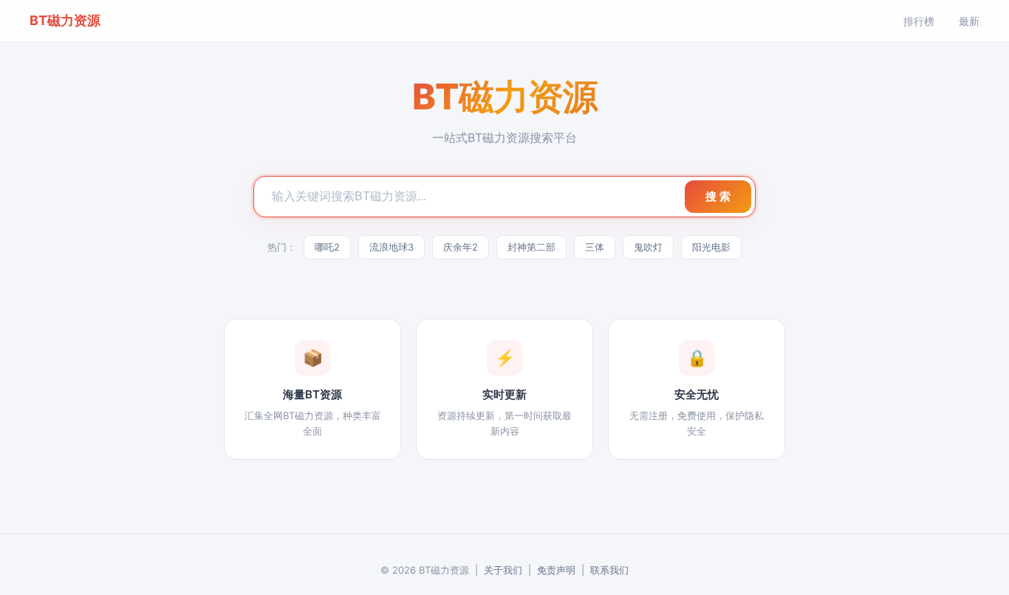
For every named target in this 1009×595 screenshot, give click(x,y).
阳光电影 (711, 247)
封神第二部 (531, 247)
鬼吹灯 (648, 247)
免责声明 (556, 570)
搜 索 (718, 196)
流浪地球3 (391, 247)
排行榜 (918, 21)
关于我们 (503, 570)
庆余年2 (460, 247)
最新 (969, 21)
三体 (594, 247)
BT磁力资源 (65, 20)
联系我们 (609, 570)
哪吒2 (327, 247)
